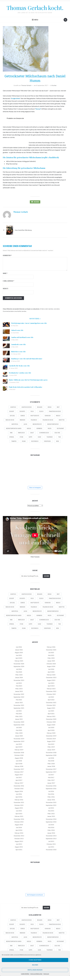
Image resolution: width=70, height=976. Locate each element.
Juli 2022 (51, 697)
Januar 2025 (51, 661)
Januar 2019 (51, 750)
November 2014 (51, 819)
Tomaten (13, 441)
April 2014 (19, 830)
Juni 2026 (19, 647)
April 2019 (19, 747)
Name (5, 273)
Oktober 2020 (51, 722)
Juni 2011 (51, 847)
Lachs (25, 424)
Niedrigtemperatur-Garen (13, 428)
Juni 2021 (51, 711)
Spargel (11, 437)
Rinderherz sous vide (18, 352)
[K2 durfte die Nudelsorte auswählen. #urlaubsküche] (22, 465)
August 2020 (51, 725)
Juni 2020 (51, 727)
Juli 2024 (19, 669)
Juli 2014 (51, 824)
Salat (32, 432)
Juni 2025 (19, 655)
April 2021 (51, 713)
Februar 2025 (19, 661)
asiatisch (13, 407)
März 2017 (51, 780)
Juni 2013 (19, 844)
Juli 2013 (51, 841)
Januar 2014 (51, 833)
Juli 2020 (19, 727)
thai (59, 437)
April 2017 (19, 780)
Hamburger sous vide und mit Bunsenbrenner (26, 359)
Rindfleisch (21, 432)
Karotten (61, 420)
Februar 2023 (51, 688)
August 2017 (19, 774)
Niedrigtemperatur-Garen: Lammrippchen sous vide (29, 323)
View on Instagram (35, 487)
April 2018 (19, 763)
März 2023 (18, 688)
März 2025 (51, 658)
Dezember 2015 (19, 802)
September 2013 (51, 838)
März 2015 (51, 813)
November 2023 (19, 680)
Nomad (38, 109)
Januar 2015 (51, 816)
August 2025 (19, 652)
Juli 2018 (51, 758)
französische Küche (55, 411)
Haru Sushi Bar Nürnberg (23, 230)
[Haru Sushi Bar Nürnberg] (9, 230)
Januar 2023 (19, 691)
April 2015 (19, 813)
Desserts (22, 411)
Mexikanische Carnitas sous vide (20, 373)
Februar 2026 (51, 647)
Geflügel (12, 415)
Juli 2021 (19, 711)
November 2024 (19, 663)
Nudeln (29, 428)
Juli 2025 (51, 652)
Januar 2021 (19, 719)
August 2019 (51, 741)
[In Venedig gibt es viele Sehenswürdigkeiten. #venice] (35, 465)
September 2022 (19, 697)
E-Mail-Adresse (8, 281)
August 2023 (51, 680)
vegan (24, 441)
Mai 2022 (19, 700)
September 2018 (51, 755)
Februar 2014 (19, 833)
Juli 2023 (19, 683)
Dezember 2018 (19, 752)
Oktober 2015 (18, 805)
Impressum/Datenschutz (36, 973)
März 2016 (51, 797)
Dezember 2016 (19, 786)
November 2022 (19, 694)
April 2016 (19, 797)
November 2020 (19, 722)
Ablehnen (35, 965)
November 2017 (51, 769)
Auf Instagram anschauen (35, 895)
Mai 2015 (51, 811)
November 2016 (51, 786)
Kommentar (7, 255)
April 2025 (19, 658)
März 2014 (51, 830)
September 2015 (51, 805)
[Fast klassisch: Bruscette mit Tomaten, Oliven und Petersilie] (35, 478)
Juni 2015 (19, 811)
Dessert (11, 411)
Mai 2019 (51, 744)
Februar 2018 (19, 766)
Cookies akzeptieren (35, 960)
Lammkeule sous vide (18, 344)
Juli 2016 (51, 791)
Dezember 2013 (19, 836)
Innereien (22, 420)
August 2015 (19, 808)
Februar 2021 (51, 716)
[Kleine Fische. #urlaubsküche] (48, 465)
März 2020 (18, 733)
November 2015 (51, 802)
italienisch (34, 420)
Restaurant (60, 428)
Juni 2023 (51, 683)
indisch (58, 415)
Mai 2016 (51, 794)
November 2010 (51, 849)
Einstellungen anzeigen (35, 970)
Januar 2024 (19, 677)
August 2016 (19, 791)
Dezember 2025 (51, 650)
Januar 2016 (51, 800)
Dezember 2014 (19, 819)
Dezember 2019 (51, 736)
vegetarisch (34, 441)
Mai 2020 (19, 730)
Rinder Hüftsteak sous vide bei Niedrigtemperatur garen (28, 380)
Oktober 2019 (51, 738)
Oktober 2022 (51, 694)
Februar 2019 (19, 750)
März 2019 (51, 747)
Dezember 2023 (51, 677)
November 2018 (51, 752)
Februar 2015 (19, 816)
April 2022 (51, 700)
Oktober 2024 (51, 663)
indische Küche (10, 420)
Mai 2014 (51, 827)
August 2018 (19, 758)
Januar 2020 (19, 736)
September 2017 (51, 772)
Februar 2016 (19, 800)
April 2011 (19, 849)
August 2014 (19, 824)
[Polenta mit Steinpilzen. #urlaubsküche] (61, 465)
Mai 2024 (19, 672)
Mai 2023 (19, 686)
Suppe (30, 437)
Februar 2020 (51, 733)
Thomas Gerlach (26, 85)
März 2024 (18, 675)
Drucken (36, 202)
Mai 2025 (51, 655)
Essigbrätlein (15, 98)
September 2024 (19, 666)
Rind (11, 432)
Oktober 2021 (51, 705)
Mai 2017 (51, 777)
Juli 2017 (51, 774)
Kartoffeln (15, 424)
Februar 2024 (51, 675)
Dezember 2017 (19, 769)
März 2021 (18, 716)
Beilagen (39, 407)
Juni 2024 (51, 669)
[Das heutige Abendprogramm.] (22, 478)
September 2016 (51, 788)
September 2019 (19, 741)
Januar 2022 (19, 702)
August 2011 (19, 847)
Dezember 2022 (51, 691)
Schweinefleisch (44, 432)
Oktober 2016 (18, 788)
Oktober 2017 (18, 772)
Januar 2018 (51, 766)
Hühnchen (47, 415)
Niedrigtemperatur (53, 424)
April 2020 (51, 730)
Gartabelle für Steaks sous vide (19, 366)
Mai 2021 (19, 713)
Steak (21, 437)
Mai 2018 (51, 761)
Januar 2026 (19, 650)
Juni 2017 (19, 777)
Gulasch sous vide (17, 330)
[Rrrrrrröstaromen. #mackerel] (9, 478)
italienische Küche (48, 420)
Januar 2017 (51, 783)
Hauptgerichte (34, 415)
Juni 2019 (19, 744)
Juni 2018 (19, 761)
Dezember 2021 (51, 702)
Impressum (46, 973)
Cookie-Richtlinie (25, 973)
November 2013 (51, 836)
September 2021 (19, 708)
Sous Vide (57, 432)
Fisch (32, 411)
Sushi (39, 437)
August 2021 (51, 708)
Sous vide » (35, 318)
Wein (57, 441)
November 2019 (19, 738)
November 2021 (19, 705)
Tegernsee (50, 437)
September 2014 (51, 822)
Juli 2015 (51, 808)
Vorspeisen (47, 441)
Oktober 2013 (18, 838)
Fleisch (41, 411)
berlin (49, 407)
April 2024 (51, 672)
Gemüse (23, 415)
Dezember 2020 (51, 719)
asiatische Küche (27, 407)
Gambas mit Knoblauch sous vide (22, 337)
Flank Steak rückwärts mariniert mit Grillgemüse (25, 387)
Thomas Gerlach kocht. (35, 7)
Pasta (49, 428)
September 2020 (19, 725)
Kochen (54, 85)
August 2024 (51, 666)
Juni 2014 (19, 827)
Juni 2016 (19, 794)
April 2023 (51, 686)
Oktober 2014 (18, 822)
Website (5, 288)
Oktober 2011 (51, 844)
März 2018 (51, 763)
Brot (58, 407)
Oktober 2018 (18, 755)
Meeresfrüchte (37, 424)
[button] (35, 20)
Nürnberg (39, 428)
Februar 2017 (19, 783)
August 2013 (19, 841)
